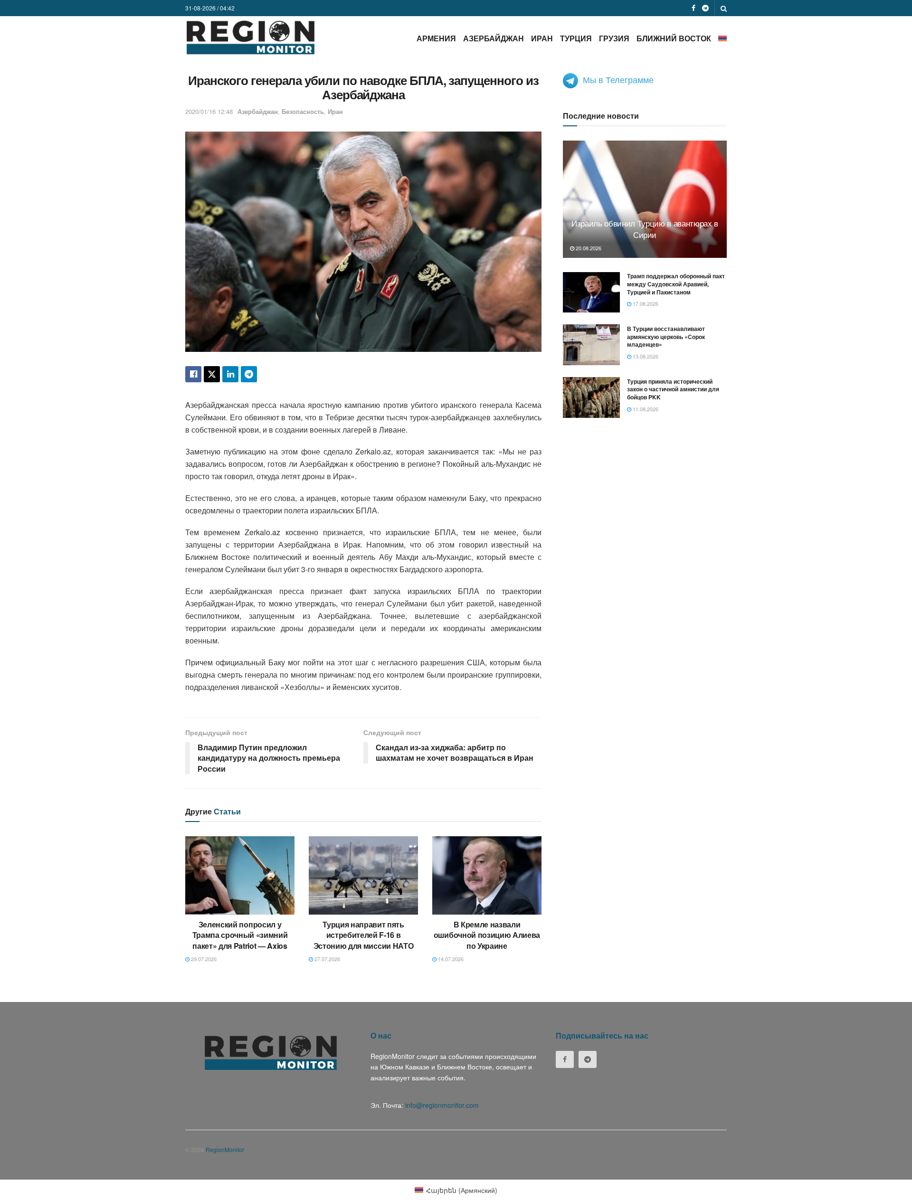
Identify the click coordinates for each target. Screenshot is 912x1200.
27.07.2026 (326, 959)
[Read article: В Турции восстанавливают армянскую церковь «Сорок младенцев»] (591, 344)
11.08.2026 (644, 409)
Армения (436, 38)
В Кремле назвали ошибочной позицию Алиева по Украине (487, 935)
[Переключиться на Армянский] (722, 38)
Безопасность (303, 111)
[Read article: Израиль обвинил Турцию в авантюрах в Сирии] (645, 199)
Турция (576, 38)
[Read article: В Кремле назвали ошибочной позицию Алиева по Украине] (487, 875)
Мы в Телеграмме (618, 79)
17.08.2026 (644, 303)
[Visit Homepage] (250, 37)
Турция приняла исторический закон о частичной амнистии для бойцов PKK (673, 389)
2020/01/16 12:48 (209, 111)
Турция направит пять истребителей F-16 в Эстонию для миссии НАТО (364, 935)
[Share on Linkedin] (230, 374)
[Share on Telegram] (249, 374)
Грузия (614, 38)
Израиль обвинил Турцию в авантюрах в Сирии (644, 228)
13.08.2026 (644, 356)
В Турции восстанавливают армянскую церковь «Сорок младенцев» (666, 336)
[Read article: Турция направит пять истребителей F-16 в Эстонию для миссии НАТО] (363, 875)
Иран (542, 38)
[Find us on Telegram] (705, 8)
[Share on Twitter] (212, 374)
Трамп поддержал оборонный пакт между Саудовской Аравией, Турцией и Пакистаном (676, 284)
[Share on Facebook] (193, 374)
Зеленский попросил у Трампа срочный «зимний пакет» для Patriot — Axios (240, 935)
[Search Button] (724, 8)
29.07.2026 (203, 959)
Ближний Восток (673, 38)
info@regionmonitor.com (442, 1105)
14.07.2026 (450, 959)
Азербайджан (493, 38)
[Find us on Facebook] (693, 8)
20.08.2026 (587, 247)
